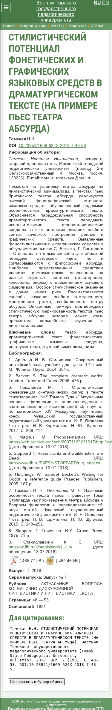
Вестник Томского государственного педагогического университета (56, 11)
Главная (9, 26)
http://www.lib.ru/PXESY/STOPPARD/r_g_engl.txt (54, 462)
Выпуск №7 (77, 26)
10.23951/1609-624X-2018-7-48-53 (52, 145)
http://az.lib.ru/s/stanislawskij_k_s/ (40, 546)
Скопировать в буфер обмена (36, 681)
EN (105, 2)
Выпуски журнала (33, 26)
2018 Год (57, 26)
